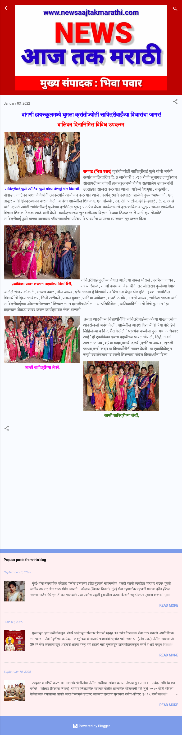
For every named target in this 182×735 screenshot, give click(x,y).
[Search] (175, 9)
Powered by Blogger (94, 726)
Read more (168, 605)
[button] (175, 102)
